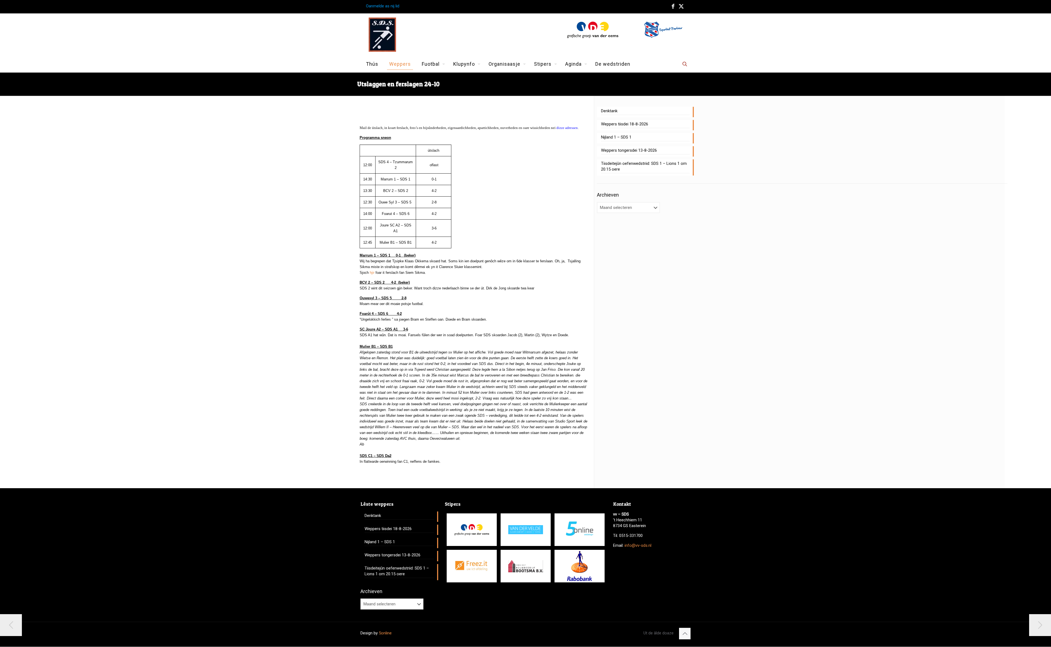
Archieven (608, 195)
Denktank (609, 110)
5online (385, 633)
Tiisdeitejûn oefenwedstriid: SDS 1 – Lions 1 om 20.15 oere (644, 166)
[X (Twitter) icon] (681, 6)
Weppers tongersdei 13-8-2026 (629, 150)
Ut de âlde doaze (658, 633)
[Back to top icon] (685, 633)
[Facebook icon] (673, 6)
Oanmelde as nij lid (382, 6)
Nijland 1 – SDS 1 (616, 137)
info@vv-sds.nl (638, 545)
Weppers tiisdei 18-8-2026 (624, 124)
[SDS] (382, 34)
